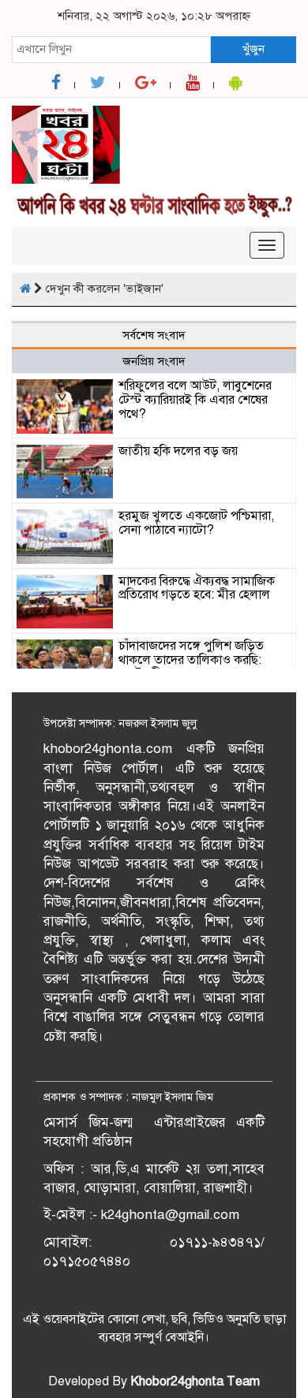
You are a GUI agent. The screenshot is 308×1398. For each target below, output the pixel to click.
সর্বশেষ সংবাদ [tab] (154, 335)
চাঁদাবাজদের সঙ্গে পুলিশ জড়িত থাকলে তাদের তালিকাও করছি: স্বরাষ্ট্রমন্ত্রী (191, 659)
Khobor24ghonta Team (195, 1381)
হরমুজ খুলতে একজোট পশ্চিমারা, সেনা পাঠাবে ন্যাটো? (196, 523)
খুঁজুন (253, 49)
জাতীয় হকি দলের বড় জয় (178, 451)
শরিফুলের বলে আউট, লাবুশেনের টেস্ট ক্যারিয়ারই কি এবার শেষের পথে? (195, 399)
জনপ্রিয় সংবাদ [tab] (154, 361)
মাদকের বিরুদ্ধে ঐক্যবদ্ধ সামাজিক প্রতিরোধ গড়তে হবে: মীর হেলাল (196, 588)
